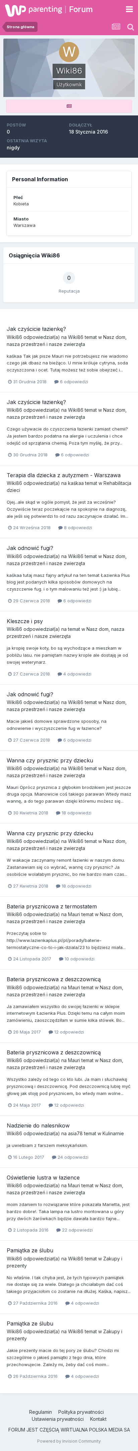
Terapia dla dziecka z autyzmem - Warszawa (64, 475)
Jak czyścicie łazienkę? (36, 329)
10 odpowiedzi (78, 958)
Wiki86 (14, 337)
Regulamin (40, 1412)
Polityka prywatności (81, 1412)
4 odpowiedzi (76, 674)
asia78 (75, 1133)
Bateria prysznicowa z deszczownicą (54, 979)
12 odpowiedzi (68, 1032)
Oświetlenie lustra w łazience (43, 1177)
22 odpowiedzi (77, 1230)
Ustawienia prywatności (58, 1419)
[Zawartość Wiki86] (69, 106)
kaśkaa (76, 483)
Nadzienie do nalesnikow (38, 1125)
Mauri (74, 914)
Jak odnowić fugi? (30, 548)
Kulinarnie (113, 1133)
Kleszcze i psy (25, 621)
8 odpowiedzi (77, 527)
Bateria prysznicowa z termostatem (52, 906)
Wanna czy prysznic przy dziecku (50, 760)
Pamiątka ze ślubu (30, 1250)
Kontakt (98, 1419)
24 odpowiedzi (72, 1157)
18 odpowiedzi (75, 812)
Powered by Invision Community (69, 1441)
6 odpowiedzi (73, 381)
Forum (81, 9)
